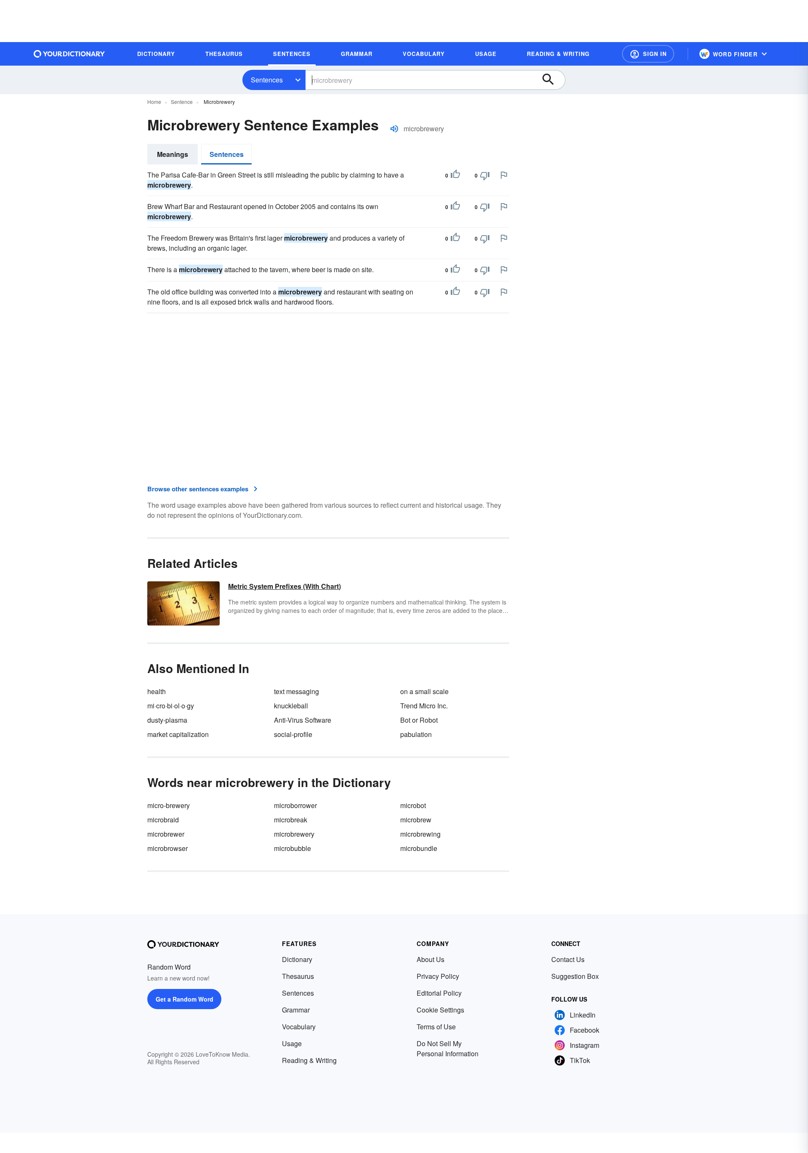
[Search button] (552, 80)
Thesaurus (298, 976)
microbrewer (165, 834)
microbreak (290, 819)
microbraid (163, 819)
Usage (292, 1043)
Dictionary (297, 959)
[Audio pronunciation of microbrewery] (394, 129)
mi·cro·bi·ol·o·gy (170, 705)
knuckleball (291, 705)
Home (154, 101)
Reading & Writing (309, 1060)
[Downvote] (485, 175)
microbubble (292, 848)
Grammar (296, 1010)
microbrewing (420, 834)
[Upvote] (455, 175)
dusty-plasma (167, 720)
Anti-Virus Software (302, 720)
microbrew (415, 819)
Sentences (267, 80)
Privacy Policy (438, 976)
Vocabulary (299, 1026)
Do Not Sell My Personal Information (447, 1048)
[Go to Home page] (69, 54)
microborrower (295, 805)
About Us (430, 959)
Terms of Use (436, 1026)
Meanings (172, 154)
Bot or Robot (419, 720)
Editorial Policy (439, 993)
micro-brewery (168, 805)
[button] (648, 54)
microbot (413, 805)
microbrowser (167, 848)
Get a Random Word (184, 999)
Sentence (182, 101)
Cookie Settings (440, 1010)
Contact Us (568, 959)
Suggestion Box (575, 976)
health (156, 691)
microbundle (418, 848)
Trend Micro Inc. (424, 705)
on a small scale (424, 691)
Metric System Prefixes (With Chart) (284, 586)
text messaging (296, 691)
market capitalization (178, 734)
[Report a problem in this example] (504, 175)
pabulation (416, 734)
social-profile (293, 734)
